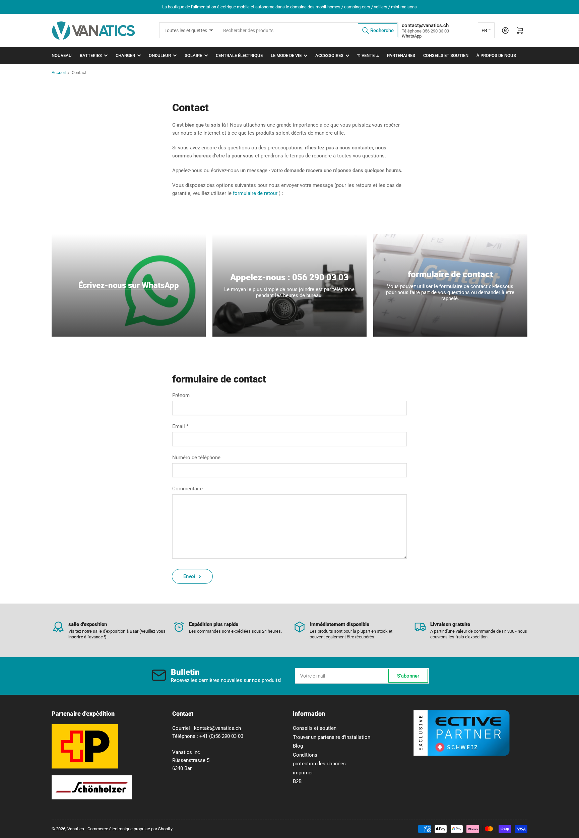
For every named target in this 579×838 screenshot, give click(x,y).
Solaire (193, 55)
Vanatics (75, 828)
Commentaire (187, 489)
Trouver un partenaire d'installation (331, 737)
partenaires (401, 55)
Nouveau (62, 55)
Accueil (59, 72)
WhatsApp (412, 36)
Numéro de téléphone (196, 458)
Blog (298, 746)
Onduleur (160, 55)
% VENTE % (368, 55)
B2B (297, 781)
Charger (125, 55)
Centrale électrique (239, 55)
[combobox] (308, 30)
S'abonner (408, 676)
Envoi (189, 576)
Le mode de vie (286, 55)
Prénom (181, 395)
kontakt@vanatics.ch (217, 728)
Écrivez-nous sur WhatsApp (128, 285)
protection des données (319, 764)
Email (180, 426)
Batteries (91, 55)
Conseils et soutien (445, 55)
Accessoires (329, 55)
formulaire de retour (255, 193)
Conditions (305, 755)
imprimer (303, 773)
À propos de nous (496, 55)
